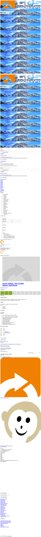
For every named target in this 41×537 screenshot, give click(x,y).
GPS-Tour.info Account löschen (9, 19)
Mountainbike (6, 51)
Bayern (6, 287)
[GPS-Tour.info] (20, 8)
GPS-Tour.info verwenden (8, 17)
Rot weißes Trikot (7, 58)
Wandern (7, 38)
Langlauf (5, 206)
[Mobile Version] (2, 295)
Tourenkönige (6, 57)
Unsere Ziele (6, 61)
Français (1, 184)
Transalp (5, 52)
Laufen (7, 43)
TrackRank (4, 218)
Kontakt (5, 62)
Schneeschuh (8, 40)
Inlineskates (8, 45)
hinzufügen (2, 354)
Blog (3, 64)
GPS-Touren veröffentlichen (8, 18)
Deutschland (2, 287)
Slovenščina (2, 190)
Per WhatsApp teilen (10, 344)
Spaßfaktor (4, 227)
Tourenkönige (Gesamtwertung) (5, 520)
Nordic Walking (8, 44)
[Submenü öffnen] (4, 16)
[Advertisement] (7, 477)
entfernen (6, 354)
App (3, 59)
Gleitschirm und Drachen (8, 213)
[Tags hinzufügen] (20, 353)
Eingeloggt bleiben (5, 152)
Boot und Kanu (6, 210)
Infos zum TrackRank (7, 70)
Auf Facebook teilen (3, 344)
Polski (1, 188)
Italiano (1, 186)
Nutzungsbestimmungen (4, 523)
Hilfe (3, 16)
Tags (6, 351)
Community (4, 56)
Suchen (5, 29)
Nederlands (2, 187)
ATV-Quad (8, 47)
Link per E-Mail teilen (17, 344)
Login (1, 22)
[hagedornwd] (3, 332)
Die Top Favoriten (7, 31)
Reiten (7, 50)
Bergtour (7, 37)
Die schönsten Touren (7, 30)
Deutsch (1, 181)
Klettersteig (8, 39)
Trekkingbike (8, 36)
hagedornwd (7, 331)
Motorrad (7, 46)
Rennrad (7, 35)
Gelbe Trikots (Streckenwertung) (5, 521)
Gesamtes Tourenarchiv (8, 32)
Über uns (4, 60)
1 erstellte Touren (3, 339)
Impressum (6, 63)
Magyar (1, 185)
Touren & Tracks (5, 28)
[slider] (21, 224)
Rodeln (7, 42)
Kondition (4, 230)
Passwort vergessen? (3, 155)
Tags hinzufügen (3, 351)
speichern (10, 354)
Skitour (5, 205)
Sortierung (7, 255)
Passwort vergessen (7, 20)
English (1, 182)
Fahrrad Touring (9, 34)
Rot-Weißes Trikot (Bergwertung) (5, 522)
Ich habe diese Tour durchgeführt (7, 449)
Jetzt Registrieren (3, 161)
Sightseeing (8, 48)
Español (1, 183)
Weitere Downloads (3, 445)
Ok (1, 461)
